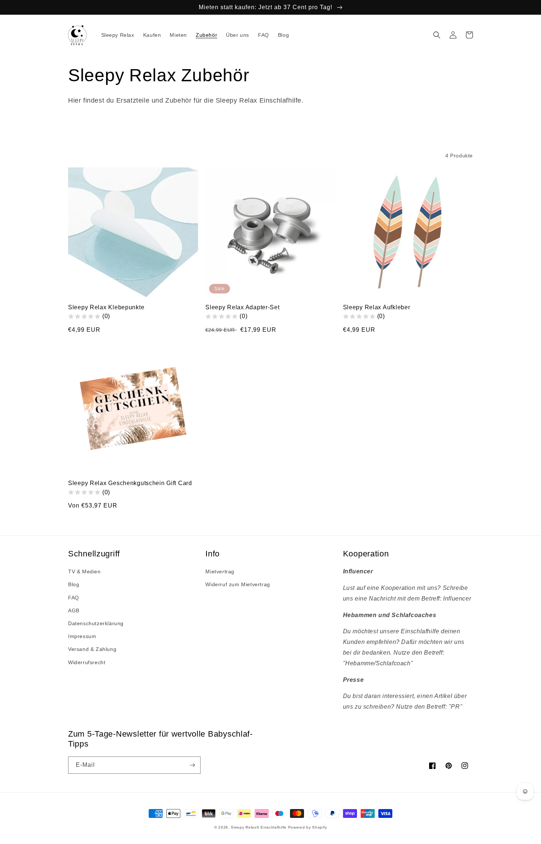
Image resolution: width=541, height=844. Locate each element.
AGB (73, 610)
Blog (73, 584)
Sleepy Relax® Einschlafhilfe (259, 827)
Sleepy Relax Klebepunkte (106, 307)
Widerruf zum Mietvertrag (237, 584)
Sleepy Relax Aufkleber (376, 307)
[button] (437, 35)
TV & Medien (84, 571)
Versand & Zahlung (92, 649)
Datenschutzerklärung (96, 623)
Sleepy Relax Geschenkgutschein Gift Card (130, 483)
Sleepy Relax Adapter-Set (242, 307)
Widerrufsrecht (86, 662)
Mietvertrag (219, 571)
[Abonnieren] (192, 765)
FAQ (73, 598)
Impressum (82, 636)
